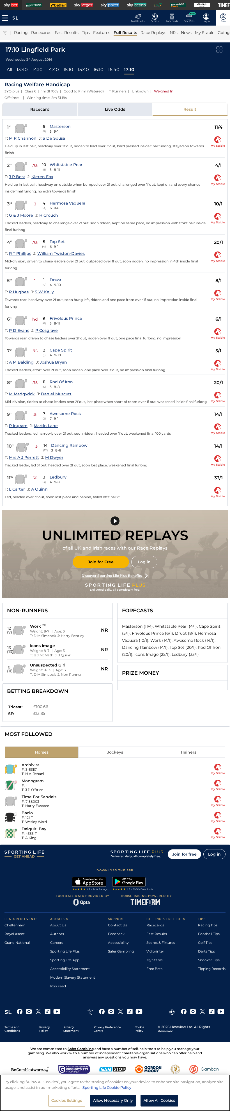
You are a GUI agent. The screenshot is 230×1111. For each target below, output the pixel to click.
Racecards (155, 925)
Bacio (27, 812)
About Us (58, 925)
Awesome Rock (65, 413)
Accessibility (118, 942)
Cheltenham (15, 925)
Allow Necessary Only (113, 1100)
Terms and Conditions (12, 1029)
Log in (144, 561)
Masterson (60, 126)
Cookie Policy (139, 1029)
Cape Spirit (61, 350)
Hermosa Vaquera (67, 203)
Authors (57, 934)
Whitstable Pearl (67, 164)
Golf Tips (205, 942)
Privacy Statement (71, 1029)
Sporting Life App (64, 960)
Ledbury (58, 477)
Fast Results (156, 934)
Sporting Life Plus (65, 951)
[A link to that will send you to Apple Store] (90, 884)
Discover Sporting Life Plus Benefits (112, 575)
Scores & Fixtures (160, 942)
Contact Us (117, 925)
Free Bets (154, 969)
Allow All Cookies (159, 1100)
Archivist (30, 764)
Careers (56, 942)
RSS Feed (58, 986)
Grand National (17, 942)
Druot (55, 279)
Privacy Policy (44, 1029)
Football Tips (209, 934)
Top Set (57, 241)
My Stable (154, 960)
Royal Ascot (14, 934)
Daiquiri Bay (34, 828)
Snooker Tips (209, 960)
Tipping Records (212, 969)
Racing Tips (207, 925)
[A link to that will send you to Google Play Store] (132, 884)
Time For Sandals (39, 796)
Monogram (33, 780)
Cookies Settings (66, 1100)
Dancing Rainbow (69, 445)
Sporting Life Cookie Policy (106, 1087)
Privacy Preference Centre (107, 1029)
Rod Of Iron (61, 381)
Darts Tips (206, 951)
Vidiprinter (155, 951)
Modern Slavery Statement (72, 977)
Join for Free (101, 561)
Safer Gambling (121, 951)
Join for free (184, 854)
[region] (115, 1093)
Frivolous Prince (66, 318)
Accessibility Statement (70, 969)
